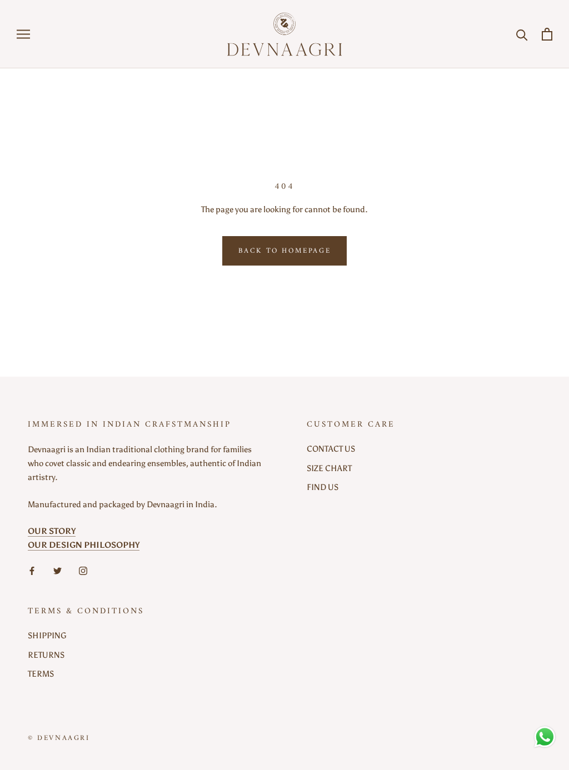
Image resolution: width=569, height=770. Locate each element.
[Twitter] (57, 570)
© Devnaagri (59, 738)
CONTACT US (331, 449)
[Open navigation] (23, 34)
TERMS (41, 674)
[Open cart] (547, 34)
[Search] (522, 34)
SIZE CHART (329, 468)
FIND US (322, 487)
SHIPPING (47, 636)
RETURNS (46, 655)
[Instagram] (83, 570)
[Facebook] (32, 570)
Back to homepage (284, 250)
